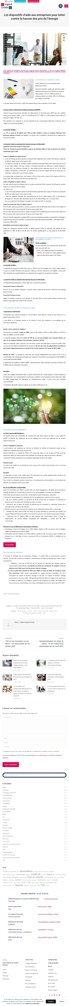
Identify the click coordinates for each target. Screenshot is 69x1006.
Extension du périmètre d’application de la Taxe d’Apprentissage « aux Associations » (20, 664)
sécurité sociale (33, 885)
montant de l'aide (16, 882)
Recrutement (51, 986)
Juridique (18, 880)
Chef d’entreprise (30, 966)
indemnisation (11, 880)
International (28, 977)
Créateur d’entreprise (31, 963)
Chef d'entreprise (8, 37)
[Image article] (7, 663)
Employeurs (50, 874)
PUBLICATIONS (53, 963)
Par (22, 608)
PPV (41, 882)
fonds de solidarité (35, 877)
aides (18, 871)
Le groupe (51, 969)
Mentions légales (52, 990)
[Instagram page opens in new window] (59, 995)
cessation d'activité (37, 871)
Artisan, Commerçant (31, 970)
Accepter (51, 1001)
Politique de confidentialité (38, 755)
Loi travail (54, 880)
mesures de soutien (7, 882)
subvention (26, 885)
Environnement (58, 874)
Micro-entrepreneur (30, 983)
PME (5, 48)
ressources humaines (7, 885)
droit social (43, 874)
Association (7, 35)
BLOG (50, 966)
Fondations (15, 877)
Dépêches (51, 976)
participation (24, 882)
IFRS (62, 877)
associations (26, 871)
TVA (42, 885)
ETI (5, 42)
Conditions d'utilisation (55, 755)
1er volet (5, 871)
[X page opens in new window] (52, 995)
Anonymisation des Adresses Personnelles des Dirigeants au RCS (22, 677)
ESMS (5, 39)
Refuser (62, 1001)
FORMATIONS (52, 960)
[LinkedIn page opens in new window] (57, 995)
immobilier (5, 880)
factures (64, 874)
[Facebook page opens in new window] (49, 995)
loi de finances (41, 880)
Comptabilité (51, 871)
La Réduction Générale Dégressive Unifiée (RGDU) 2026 (56, 677)
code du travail (45, 871)
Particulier (28, 980)
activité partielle (12, 871)
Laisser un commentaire (47, 608)
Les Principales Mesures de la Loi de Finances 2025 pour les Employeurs (57, 689)
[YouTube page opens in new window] (54, 995)
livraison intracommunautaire (29, 880)
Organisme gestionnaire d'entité (11, 46)
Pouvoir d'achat (35, 882)
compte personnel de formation (9, 874)
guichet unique (57, 877)
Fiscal (4, 877)
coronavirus (20, 874)
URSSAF (47, 885)
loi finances (48, 880)
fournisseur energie (48, 877)
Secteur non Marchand (31, 973)
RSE (13, 885)
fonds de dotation (23, 877)
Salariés (19, 885)
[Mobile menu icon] (66, 6)
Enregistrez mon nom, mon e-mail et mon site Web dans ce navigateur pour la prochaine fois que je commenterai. (31, 751)
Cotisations (28, 874)
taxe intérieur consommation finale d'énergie (32, 613)
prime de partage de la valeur (50, 882)
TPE (5, 51)
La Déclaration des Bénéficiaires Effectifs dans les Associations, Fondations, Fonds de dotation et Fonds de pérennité (22, 691)
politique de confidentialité (32, 1003)
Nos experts (7, 44)
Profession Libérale (30, 987)
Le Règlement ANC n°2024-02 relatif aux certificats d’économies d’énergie (57, 663)
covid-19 (35, 874)
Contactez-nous (52, 973)
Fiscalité (9, 877)
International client (53, 980)
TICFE (44, 613)
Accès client (51, 983)
